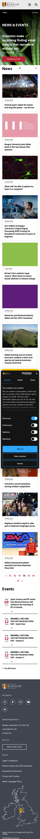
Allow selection (20, 456)
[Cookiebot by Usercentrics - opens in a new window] (23, 373)
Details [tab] (20, 380)
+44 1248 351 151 (9, 729)
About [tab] (32, 380)
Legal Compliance (10, 761)
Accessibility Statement (12, 771)
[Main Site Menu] (29, 4)
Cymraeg (35, 12)
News (5, 12)
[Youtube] (28, 702)
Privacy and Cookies (10, 776)
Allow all (20, 449)
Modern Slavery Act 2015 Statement (17, 766)
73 (20, 575)
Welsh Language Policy (12, 781)
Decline (20, 463)
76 (34, 575)
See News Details (14, 59)
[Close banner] (36, 373)
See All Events (10, 668)
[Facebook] (12, 702)
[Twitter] (4, 702)
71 (10, 575)
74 (24, 576)
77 (19, 580)
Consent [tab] (7, 380)
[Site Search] (35, 4)
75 (29, 575)
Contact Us (6, 733)
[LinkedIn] (4, 709)
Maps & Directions (14, 747)
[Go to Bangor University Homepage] (10, 4)
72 (15, 575)
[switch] (34, 425)
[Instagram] (20, 702)
